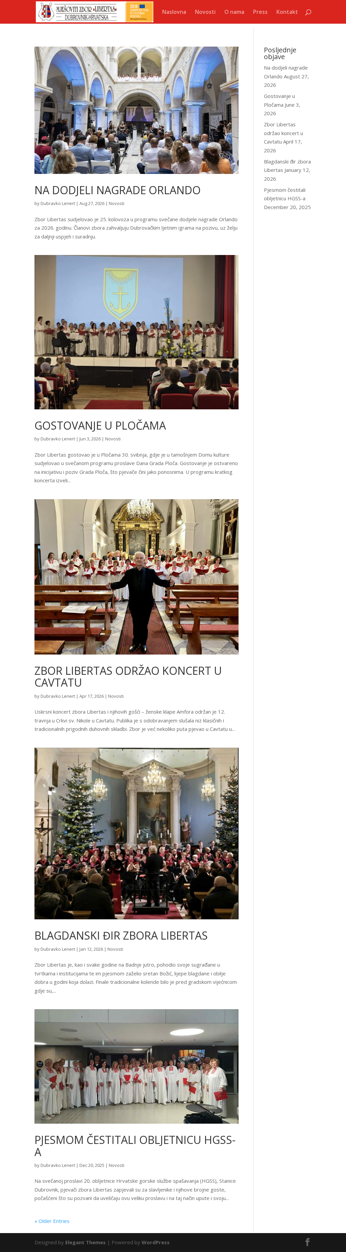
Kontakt (287, 12)
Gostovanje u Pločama (100, 425)
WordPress (156, 1242)
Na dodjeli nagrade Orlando (117, 190)
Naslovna (174, 12)
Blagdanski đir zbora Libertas (121, 935)
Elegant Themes (85, 1242)
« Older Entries (52, 1221)
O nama (234, 12)
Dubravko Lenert (58, 203)
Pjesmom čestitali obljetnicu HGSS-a (135, 1145)
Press (260, 12)
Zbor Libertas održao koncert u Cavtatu (128, 676)
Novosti (205, 12)
